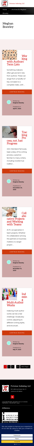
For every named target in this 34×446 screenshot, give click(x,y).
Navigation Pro (17, 401)
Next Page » (25, 366)
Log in (18, 403)
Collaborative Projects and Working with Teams (16, 219)
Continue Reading (21, 92)
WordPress (12, 403)
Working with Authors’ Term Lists (17, 60)
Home (5, 9)
